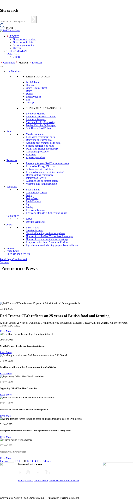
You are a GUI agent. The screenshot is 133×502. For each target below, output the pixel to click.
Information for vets (36, 177)
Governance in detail (23, 42)
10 (22, 461)
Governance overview (24, 39)
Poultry (29, 207)
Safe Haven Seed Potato (38, 128)
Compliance (12, 215)
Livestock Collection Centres (41, 116)
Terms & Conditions (59, 480)
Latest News (32, 227)
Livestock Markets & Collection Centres (46, 213)
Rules (9, 131)
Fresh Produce (33, 96)
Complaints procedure (37, 151)
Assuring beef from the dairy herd (43, 142)
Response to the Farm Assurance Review (47, 242)
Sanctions (31, 154)
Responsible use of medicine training (45, 172)
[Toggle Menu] (1, 66)
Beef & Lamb (33, 82)
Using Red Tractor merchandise (42, 148)
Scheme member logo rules (40, 145)
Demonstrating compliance (39, 175)
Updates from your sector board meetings (47, 239)
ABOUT (14, 36)
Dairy (29, 90)
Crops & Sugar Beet (36, 88)
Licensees (37, 62)
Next (48, 461)
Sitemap (74, 480)
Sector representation (23, 45)
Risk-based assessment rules (40, 137)
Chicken (30, 85)
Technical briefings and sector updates (45, 233)
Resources (11, 160)
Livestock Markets (35, 113)
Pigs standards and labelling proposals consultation (52, 245)
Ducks (29, 93)
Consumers (9, 62)
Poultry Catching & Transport (41, 125)
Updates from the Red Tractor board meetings (49, 236)
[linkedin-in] (47, 472)
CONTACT (12, 53)
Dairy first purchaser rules (39, 139)
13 (31, 461)
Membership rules (35, 134)
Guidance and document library (42, 180)
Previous (4, 461)
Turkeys (30, 102)
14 (34, 461)
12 (28, 461)
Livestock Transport (36, 119)
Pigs (28, 99)
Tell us (16, 56)
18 (44, 461)
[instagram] (28, 472)
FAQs (29, 218)
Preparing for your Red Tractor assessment (47, 163)
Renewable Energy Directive (41, 166)
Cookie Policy (41, 480)
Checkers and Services (18, 253)
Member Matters (34, 230)
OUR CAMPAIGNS (17, 51)
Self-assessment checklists (39, 169)
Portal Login (12, 251)
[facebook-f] (19, 472)
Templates (11, 186)
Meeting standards (35, 221)
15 (38, 461)
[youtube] (38, 472)
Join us (10, 248)
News (9, 224)
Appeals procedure (35, 157)
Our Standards (13, 71)
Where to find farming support (41, 183)
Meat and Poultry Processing (40, 122)
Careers (17, 48)
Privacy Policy (25, 480)
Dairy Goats (32, 198)
